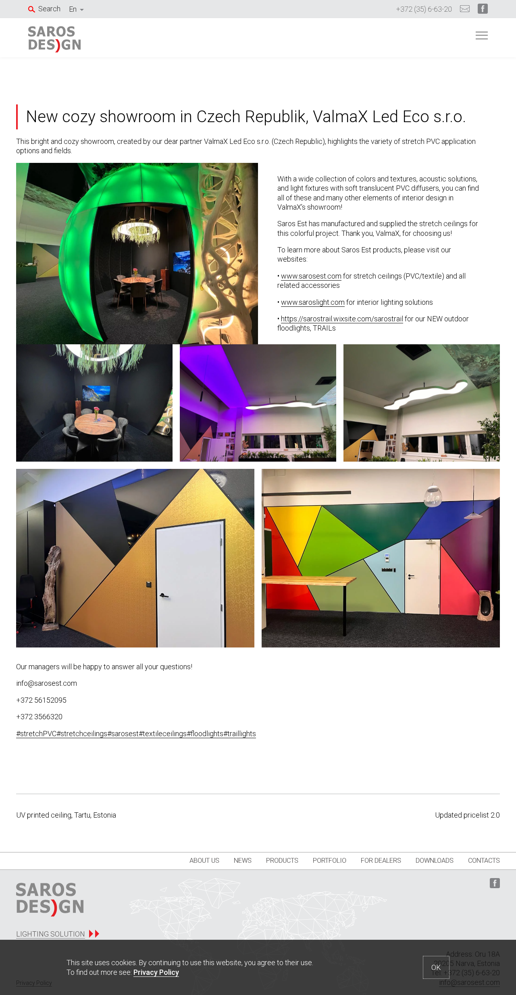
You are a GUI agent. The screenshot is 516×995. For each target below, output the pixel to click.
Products (282, 860)
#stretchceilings (81, 733)
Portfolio (329, 860)
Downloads (435, 860)
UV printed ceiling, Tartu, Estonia (66, 815)
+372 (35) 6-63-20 (424, 9)
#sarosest (123, 733)
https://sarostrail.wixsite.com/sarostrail (342, 318)
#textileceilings (163, 733)
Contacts (484, 860)
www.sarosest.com (311, 276)
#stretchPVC (36, 733)
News (243, 860)
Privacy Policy (156, 972)
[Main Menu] (482, 35)
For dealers (381, 860)
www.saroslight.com (313, 302)
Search (49, 8)
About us (204, 860)
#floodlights (205, 733)
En (73, 9)
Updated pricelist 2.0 (467, 815)
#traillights (239, 733)
